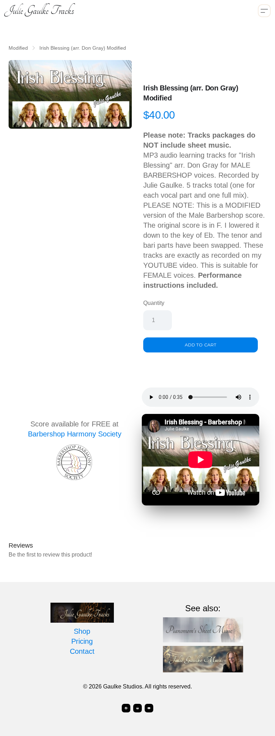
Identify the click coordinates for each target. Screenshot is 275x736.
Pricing (82, 641)
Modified (18, 48)
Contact (82, 651)
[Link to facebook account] (126, 708)
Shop (82, 631)
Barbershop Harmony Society (74, 434)
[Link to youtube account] (149, 708)
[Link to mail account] (137, 708)
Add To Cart (200, 344)
